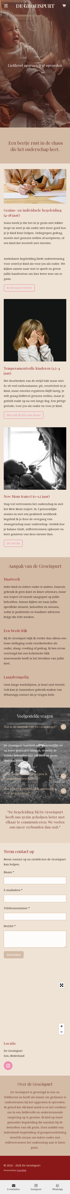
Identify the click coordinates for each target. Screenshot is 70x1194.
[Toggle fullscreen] (61, 985)
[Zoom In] (61, 1026)
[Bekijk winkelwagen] (64, 5)
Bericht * (10, 926)
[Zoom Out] (61, 1032)
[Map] (35, 1008)
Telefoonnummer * (17, 908)
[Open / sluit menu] (6, 5)
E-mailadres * (13, 890)
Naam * (9, 872)
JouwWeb (21, 1170)
